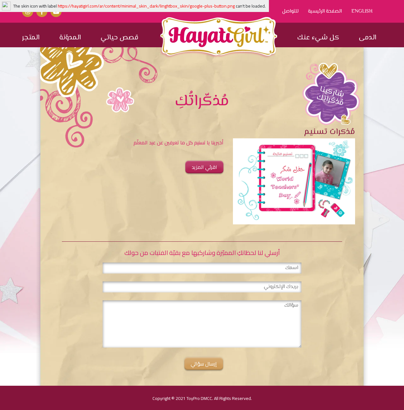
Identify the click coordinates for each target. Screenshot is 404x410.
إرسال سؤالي (204, 363)
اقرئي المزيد (204, 167)
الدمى (367, 38)
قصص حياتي (119, 38)
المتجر (30, 38)
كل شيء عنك (318, 38)
